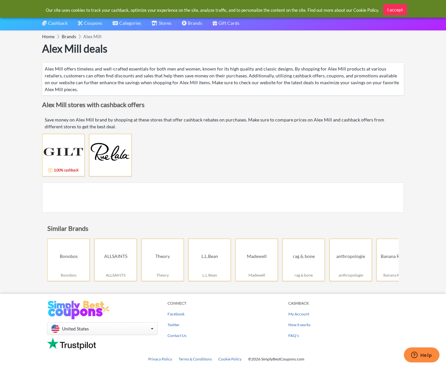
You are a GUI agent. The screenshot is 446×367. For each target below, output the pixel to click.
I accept (395, 9)
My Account (298, 313)
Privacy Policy (160, 359)
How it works (299, 324)
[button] (102, 328)
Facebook (175, 313)
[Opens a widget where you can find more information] (421, 355)
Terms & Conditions (195, 359)
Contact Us (176, 335)
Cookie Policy (230, 359)
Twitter (173, 324)
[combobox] (127, 25)
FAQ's (293, 335)
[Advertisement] (223, 197)
